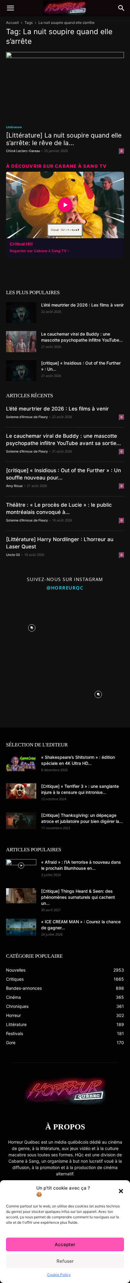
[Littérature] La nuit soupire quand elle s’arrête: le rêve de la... (64, 139)
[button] (121, 1191)
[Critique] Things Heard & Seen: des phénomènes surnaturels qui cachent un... (78, 897)
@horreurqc (65, 588)
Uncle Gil (13, 555)
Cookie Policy (59, 1274)
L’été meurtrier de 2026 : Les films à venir (82, 304)
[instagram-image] (31, 626)
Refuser (65, 1261)
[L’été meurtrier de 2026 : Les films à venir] (21, 312)
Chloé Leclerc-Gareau (23, 151)
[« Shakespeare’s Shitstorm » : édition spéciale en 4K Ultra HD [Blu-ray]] (21, 762)
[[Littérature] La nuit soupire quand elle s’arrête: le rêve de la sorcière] (65, 85)
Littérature (14, 127)
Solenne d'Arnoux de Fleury (27, 417)
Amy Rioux (14, 486)
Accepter (65, 1244)
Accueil (12, 22)
